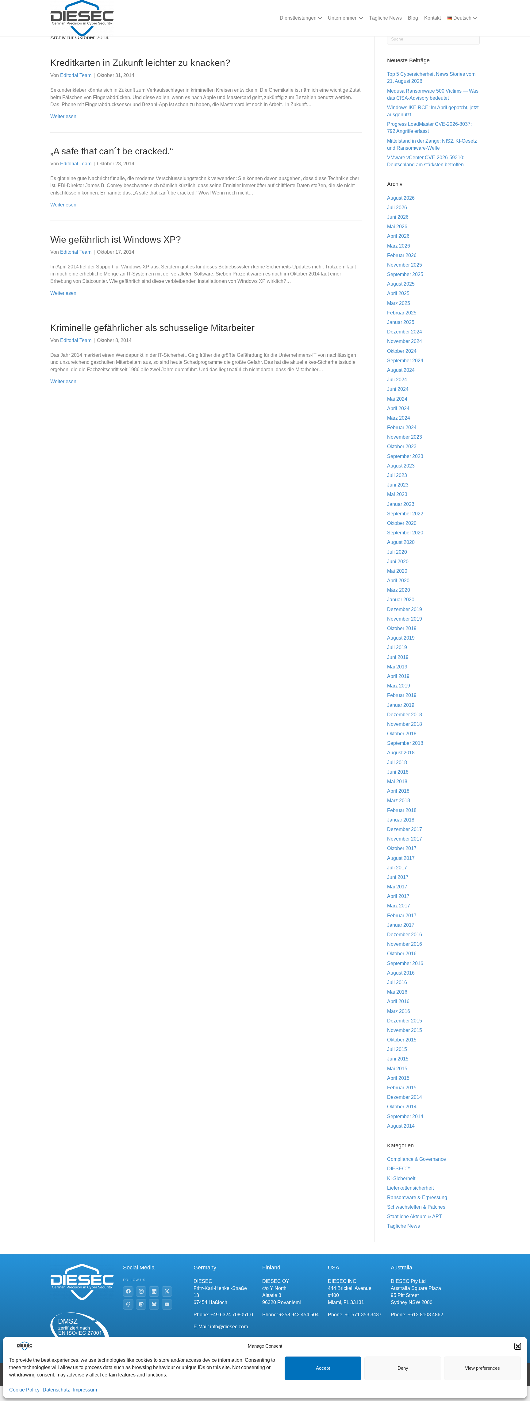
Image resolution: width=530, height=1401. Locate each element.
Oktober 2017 (402, 848)
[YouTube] (167, 1304)
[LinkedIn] (154, 1291)
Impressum (85, 1389)
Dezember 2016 (404, 934)
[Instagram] (141, 1291)
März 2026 (398, 245)
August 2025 (401, 284)
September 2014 (405, 1116)
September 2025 (405, 274)
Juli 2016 (397, 982)
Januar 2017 (400, 925)
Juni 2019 (398, 657)
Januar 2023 (400, 504)
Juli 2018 (397, 762)
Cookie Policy (24, 1389)
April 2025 (398, 293)
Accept (323, 1368)
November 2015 (404, 1030)
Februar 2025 (402, 312)
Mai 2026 (397, 226)
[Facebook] (128, 1291)
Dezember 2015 (404, 1020)
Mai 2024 (397, 399)
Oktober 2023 (402, 446)
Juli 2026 (397, 207)
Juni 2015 (398, 1058)
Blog (413, 18)
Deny (403, 1368)
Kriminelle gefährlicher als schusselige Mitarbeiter (152, 328)
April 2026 (398, 236)
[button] (518, 1346)
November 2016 (404, 944)
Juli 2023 (397, 475)
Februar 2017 (402, 915)
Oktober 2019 (402, 628)
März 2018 (398, 800)
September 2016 (405, 963)
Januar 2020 (400, 599)
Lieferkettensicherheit (410, 1188)
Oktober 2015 (402, 1039)
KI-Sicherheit (401, 1178)
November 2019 (404, 619)
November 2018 (404, 724)
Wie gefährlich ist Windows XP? (115, 239)
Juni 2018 (398, 772)
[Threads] (128, 1304)
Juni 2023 (398, 484)
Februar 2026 (402, 255)
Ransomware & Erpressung (417, 1197)
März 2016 (398, 1011)
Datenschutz (56, 1389)
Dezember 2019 (404, 609)
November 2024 (404, 341)
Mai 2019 (397, 666)
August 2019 (401, 638)
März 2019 (398, 685)
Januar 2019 (400, 705)
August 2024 (401, 370)
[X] (167, 1291)
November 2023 (404, 437)
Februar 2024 (402, 427)
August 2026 (401, 198)
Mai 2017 (397, 886)
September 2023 (405, 456)
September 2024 (405, 360)
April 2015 (398, 1078)
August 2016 (401, 973)
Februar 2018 (402, 810)
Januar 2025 (400, 322)
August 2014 (401, 1126)
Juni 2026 (398, 217)
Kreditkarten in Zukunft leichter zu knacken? (140, 63)
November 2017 (404, 838)
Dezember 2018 (404, 714)
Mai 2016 (397, 992)
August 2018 (401, 752)
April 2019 (398, 676)
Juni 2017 (398, 877)
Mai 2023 (397, 494)
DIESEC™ (399, 1168)
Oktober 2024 (402, 351)
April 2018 (398, 791)
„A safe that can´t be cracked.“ (111, 151)
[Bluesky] (154, 1304)
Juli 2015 (397, 1049)
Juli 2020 (397, 552)
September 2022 (405, 513)
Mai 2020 (397, 571)
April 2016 (398, 1001)
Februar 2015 (402, 1087)
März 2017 (398, 905)
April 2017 (398, 896)
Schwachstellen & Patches (416, 1207)
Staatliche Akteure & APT (414, 1216)
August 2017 (401, 858)
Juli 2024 (397, 379)
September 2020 (405, 532)
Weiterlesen (63, 116)
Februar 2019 (402, 695)
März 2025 (398, 303)
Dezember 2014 (404, 1097)
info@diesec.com (229, 1326)
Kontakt (432, 18)
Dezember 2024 (404, 331)
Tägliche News (385, 18)
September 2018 (405, 743)
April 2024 (398, 408)
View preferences (482, 1368)
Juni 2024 (398, 389)
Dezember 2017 (404, 829)
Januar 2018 (400, 819)
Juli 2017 (397, 867)
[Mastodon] (141, 1304)
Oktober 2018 (402, 733)
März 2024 (398, 418)
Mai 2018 (397, 781)
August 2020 (401, 542)
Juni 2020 (398, 561)
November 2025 (404, 264)
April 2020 (398, 580)
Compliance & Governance (416, 1159)
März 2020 (398, 590)
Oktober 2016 (402, 953)
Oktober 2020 (402, 523)
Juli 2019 (397, 647)
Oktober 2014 (402, 1106)
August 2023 (401, 465)
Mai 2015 (397, 1068)
